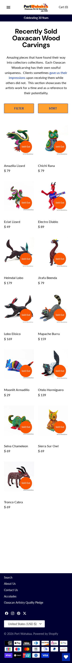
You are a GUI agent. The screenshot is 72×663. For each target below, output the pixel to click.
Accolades (10, 596)
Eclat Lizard (12, 222)
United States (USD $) (22, 624)
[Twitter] (24, 614)
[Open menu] (8, 7)
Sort (53, 108)
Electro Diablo (48, 222)
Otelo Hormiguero (51, 390)
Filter (19, 108)
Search (8, 577)
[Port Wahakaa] (36, 7)
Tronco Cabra (13, 502)
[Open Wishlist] (66, 657)
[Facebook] (6, 614)
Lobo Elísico (12, 334)
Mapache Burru (49, 334)
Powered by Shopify (45, 633)
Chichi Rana (46, 165)
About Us (10, 583)
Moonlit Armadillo (16, 390)
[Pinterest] (18, 614)
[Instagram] (12, 614)
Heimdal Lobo (13, 278)
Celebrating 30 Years (36, 17)
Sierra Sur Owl (48, 446)
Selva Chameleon (16, 446)
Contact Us (11, 590)
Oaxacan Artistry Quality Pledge (23, 602)
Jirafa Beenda (47, 278)
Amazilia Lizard (14, 165)
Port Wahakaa (23, 633)
